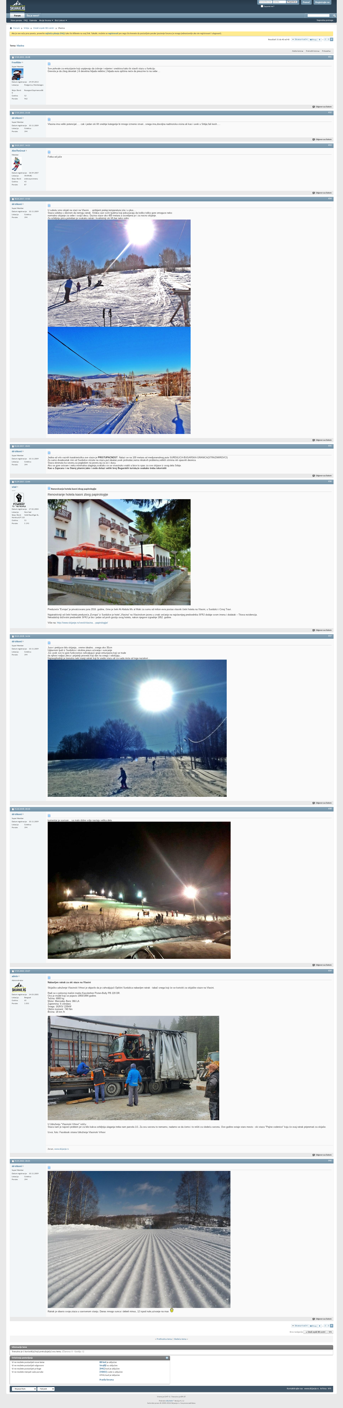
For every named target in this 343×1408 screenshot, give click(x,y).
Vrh (330, 1332)
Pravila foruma (107, 1380)
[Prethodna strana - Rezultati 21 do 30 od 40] (319, 39)
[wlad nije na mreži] (19, 500)
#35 (330, 446)
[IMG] (102, 1369)
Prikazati (325, 51)
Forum (17, 15)
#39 (330, 971)
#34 (330, 199)
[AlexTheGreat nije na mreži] (17, 164)
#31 (330, 57)
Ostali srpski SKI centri (43, 28)
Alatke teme (297, 51)
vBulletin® (170, 1401)
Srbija (26, 28)
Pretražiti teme (312, 51)
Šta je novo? (33, 15)
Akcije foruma (45, 20)
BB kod (103, 1362)
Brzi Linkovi (60, 20)
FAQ (26, 20)
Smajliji (103, 1365)
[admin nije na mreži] (19, 987)
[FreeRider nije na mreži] (17, 74)
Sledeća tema (180, 1339)
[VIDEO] (103, 1372)
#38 (330, 809)
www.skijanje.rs (61, 1149)
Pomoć (306, 2)
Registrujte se (322, 2)
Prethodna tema (164, 1339)
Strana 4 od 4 (301, 39)
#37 (330, 636)
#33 (330, 145)
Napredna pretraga (325, 20)
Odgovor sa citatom (324, 107)
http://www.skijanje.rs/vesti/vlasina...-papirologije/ (82, 622)
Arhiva (323, 1388)
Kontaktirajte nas (295, 1388)
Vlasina (20, 45)
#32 (330, 112)
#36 (330, 481)
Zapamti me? (268, 6)
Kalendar (33, 20)
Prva (314, 40)
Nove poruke (16, 20)
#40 (330, 1161)
